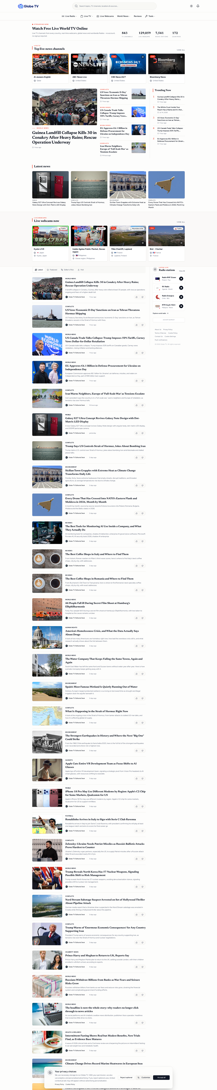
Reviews (138, 16)
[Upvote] (137, 297)
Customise (146, 1077)
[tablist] (89, 270)
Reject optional (126, 1077)
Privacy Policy (167, 329)
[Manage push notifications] (198, 6)
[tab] (39, 269)
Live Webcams (107, 16)
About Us (158, 329)
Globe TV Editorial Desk (77, 297)
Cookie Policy (172, 333)
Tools (151, 16)
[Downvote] (142, 297)
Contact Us (159, 336)
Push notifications (161, 340)
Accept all (161, 1077)
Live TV (87, 16)
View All (181, 50)
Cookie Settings (170, 336)
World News (122, 16)
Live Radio (70, 16)
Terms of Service (160, 333)
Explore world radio (159, 313)
